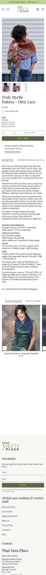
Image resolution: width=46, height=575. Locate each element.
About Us (5, 520)
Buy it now (23, 138)
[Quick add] (4, 348)
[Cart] (42, 9)
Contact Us (6, 530)
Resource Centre (8, 507)
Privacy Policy (35, 489)
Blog (4, 534)
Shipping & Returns (9, 516)
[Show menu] (3, 9)
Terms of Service (6, 491)
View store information (12, 152)
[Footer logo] (11, 446)
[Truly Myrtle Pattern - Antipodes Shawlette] (21, 328)
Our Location (7, 511)
